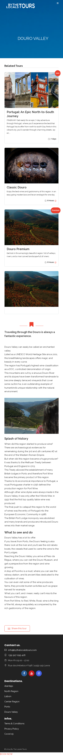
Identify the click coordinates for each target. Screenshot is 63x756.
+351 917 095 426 (16, 655)
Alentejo (8, 686)
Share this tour (19, 628)
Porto (7, 706)
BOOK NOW (6, 754)
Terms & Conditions (14, 723)
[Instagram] (39, 673)
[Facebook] (24, 673)
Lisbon (7, 696)
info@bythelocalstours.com (22, 650)
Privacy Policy (11, 728)
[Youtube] (31, 673)
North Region (11, 691)
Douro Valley (11, 712)
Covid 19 (8, 734)
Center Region (11, 701)
